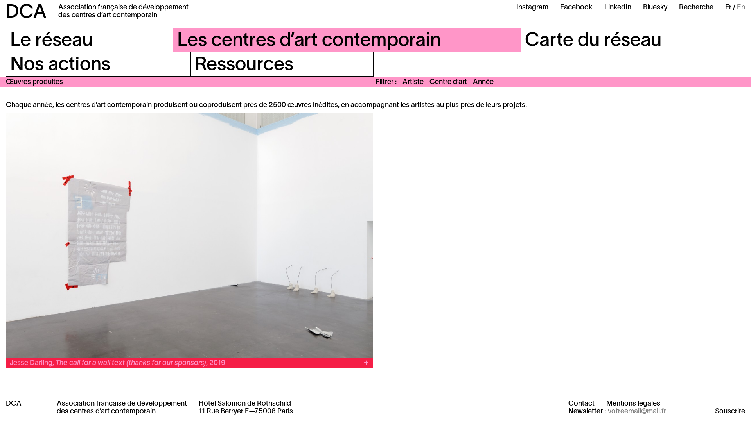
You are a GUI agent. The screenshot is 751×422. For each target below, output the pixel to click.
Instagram (532, 7)
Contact (581, 404)
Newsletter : (587, 411)
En (741, 7)
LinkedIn (617, 7)
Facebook (576, 7)
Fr (728, 7)
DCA (26, 12)
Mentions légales (633, 404)
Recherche (696, 7)
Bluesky (655, 7)
